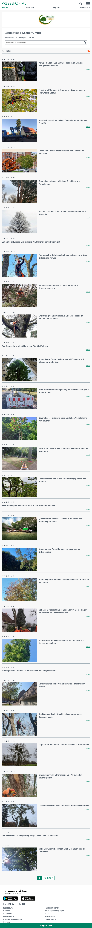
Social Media (50, 919)
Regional (57, 8)
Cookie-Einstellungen (12, 919)
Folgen (43, 926)
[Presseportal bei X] (19, 904)
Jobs (47, 914)
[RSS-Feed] (88, 51)
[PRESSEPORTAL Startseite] (14, 3)
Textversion (50, 916)
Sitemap (6, 922)
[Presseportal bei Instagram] (23, 904)
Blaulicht (30, 8)
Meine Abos (85, 8)
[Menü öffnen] (88, 3)
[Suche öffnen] (80, 3)
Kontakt (6, 911)
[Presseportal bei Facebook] (16, 904)
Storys (5, 8)
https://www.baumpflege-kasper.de (19, 37)
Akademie (7, 914)
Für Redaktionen (52, 908)
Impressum (8, 908)
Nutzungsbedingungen (54, 911)
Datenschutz (8, 916)
